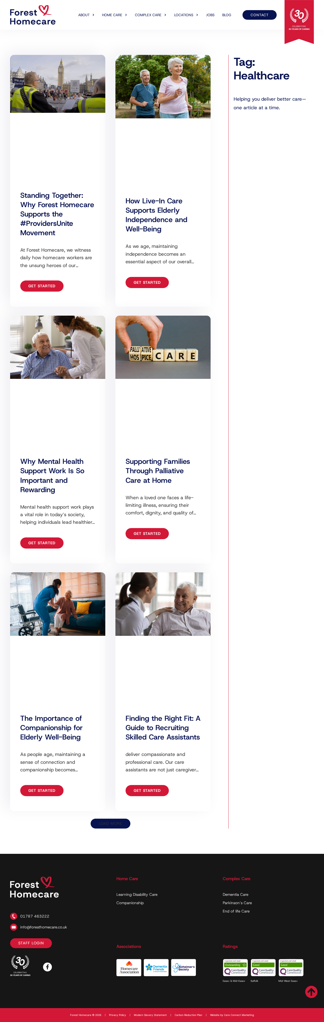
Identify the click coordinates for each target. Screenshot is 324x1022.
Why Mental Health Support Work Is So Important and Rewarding (52, 475)
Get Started (41, 286)
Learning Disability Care (136, 894)
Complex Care (148, 15)
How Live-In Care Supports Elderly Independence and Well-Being (156, 215)
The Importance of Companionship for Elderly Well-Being (51, 727)
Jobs (210, 15)
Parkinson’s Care (237, 902)
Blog (226, 15)
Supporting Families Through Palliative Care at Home (158, 470)
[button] (110, 824)
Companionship (130, 902)
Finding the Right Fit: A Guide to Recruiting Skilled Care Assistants (163, 727)
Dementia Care (235, 894)
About (84, 15)
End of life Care (236, 911)
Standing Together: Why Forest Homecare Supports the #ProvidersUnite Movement (57, 213)
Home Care (112, 15)
